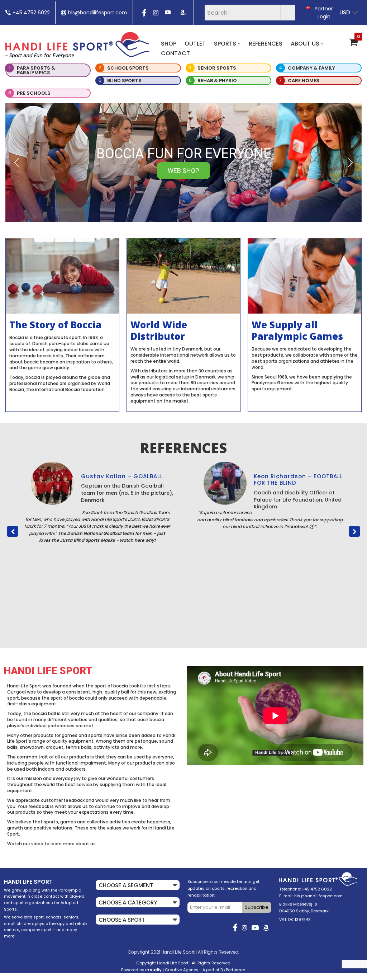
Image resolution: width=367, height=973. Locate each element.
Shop (168, 43)
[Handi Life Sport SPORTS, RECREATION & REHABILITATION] (77, 45)
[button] (239, 43)
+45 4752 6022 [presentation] (31, 12)
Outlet (195, 43)
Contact (175, 53)
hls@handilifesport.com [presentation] (97, 12)
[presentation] (143, 15)
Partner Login (324, 12)
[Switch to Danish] (308, 7)
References (265, 43)
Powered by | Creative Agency (159, 970)
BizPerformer (232, 970)
